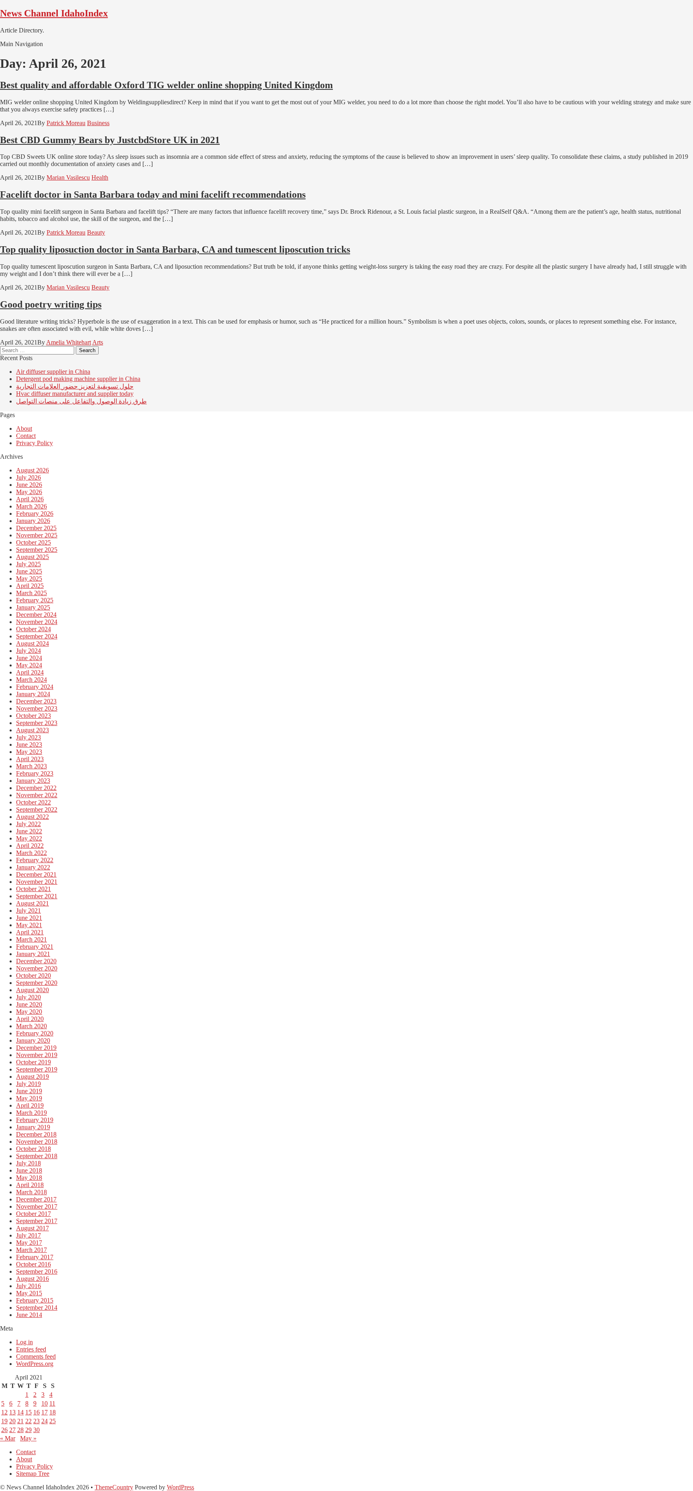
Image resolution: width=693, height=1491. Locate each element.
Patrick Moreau (66, 123)
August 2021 (32, 903)
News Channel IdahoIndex (54, 13)
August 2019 (32, 1076)
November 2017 (36, 1206)
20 (12, 1421)
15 (28, 1412)
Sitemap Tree (32, 1473)
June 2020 (29, 1004)
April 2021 (30, 932)
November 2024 (36, 621)
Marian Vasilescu (68, 177)
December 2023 (36, 701)
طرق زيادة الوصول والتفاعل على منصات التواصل (81, 401)
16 (36, 1412)
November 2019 (36, 1054)
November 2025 (36, 535)
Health (99, 177)
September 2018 (36, 1156)
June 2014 (29, 1314)
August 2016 (32, 1278)
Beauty (96, 232)
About (24, 428)
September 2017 (36, 1221)
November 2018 (36, 1141)
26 (4, 1429)
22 (28, 1421)
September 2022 (36, 809)
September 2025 (36, 549)
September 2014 (36, 1307)
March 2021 (31, 939)
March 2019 (31, 1112)
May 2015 (29, 1293)
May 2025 (29, 578)
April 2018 (30, 1184)
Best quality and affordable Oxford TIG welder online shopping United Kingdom (166, 85)
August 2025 (32, 556)
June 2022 (29, 831)
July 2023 (28, 737)
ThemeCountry (114, 1487)
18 (52, 1412)
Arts (97, 342)
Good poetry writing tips (50, 304)
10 (44, 1403)
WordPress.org (34, 1363)
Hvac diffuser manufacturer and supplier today (75, 393)
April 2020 (30, 1018)
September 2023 (36, 722)
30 (36, 1429)
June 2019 (29, 1091)
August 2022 (32, 816)
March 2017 (31, 1249)
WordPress (180, 1487)
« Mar (7, 1438)
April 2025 (30, 585)
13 (12, 1412)
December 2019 (36, 1047)
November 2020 (36, 968)
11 (52, 1403)
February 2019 (34, 1119)
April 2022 (30, 845)
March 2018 (31, 1192)
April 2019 (30, 1105)
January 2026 (33, 520)
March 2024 (31, 679)
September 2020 (36, 982)
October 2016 (33, 1264)
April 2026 (30, 499)
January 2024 (33, 694)
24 (44, 1421)
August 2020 (32, 990)
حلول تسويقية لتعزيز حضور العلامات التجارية (75, 386)
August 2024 (32, 643)
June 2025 (29, 571)
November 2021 (36, 881)
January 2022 (33, 867)
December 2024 (36, 614)
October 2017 (33, 1213)
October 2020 (33, 975)
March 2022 (31, 852)
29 (28, 1429)
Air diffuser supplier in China (53, 371)
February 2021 (34, 946)
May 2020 (29, 1011)
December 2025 (36, 528)
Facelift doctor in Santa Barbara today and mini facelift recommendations (153, 194)
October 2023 (33, 715)
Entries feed (31, 1349)
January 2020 (33, 1040)
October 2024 (33, 629)
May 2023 (29, 751)
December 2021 (36, 874)
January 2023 (33, 780)
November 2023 (36, 708)
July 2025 (28, 564)
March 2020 (31, 1026)
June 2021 (29, 917)
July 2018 (28, 1163)
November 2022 (36, 795)
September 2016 (36, 1271)
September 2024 (36, 636)
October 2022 (33, 802)
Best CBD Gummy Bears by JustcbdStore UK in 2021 (110, 140)
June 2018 (29, 1170)
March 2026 (31, 506)
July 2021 (28, 910)
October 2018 (33, 1148)
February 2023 (34, 773)
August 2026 (32, 470)
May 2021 (29, 925)
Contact (26, 435)
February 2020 (34, 1033)
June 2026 (29, 484)
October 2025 (33, 542)
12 (4, 1412)
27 (12, 1429)
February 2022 (34, 860)
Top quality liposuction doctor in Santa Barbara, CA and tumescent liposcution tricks (175, 249)
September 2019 (36, 1069)
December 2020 (36, 961)
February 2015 (34, 1300)
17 (44, 1412)
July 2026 (28, 477)
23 (36, 1421)
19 (4, 1421)
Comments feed (36, 1356)
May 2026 (29, 491)
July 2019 (28, 1083)
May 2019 (29, 1098)
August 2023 (32, 730)
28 (20, 1429)
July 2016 (28, 1285)
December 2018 (36, 1134)
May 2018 (29, 1177)
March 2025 (31, 593)
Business (98, 123)
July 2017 (28, 1235)
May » (28, 1438)
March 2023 (31, 766)
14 (20, 1412)
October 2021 (33, 888)
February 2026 (34, 513)
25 (52, 1421)
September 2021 (36, 896)
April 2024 (30, 672)
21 (20, 1421)
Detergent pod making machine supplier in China (78, 378)
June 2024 (29, 657)
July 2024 (28, 650)
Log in (24, 1342)
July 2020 (28, 997)
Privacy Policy (34, 443)
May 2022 (29, 838)
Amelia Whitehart (68, 342)
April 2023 (30, 759)
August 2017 (32, 1228)
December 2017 (36, 1199)
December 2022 (36, 787)
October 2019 (33, 1062)
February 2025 (34, 600)
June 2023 (29, 744)
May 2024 (29, 665)
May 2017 (29, 1242)
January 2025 (33, 607)
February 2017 (34, 1257)
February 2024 (34, 686)
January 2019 (33, 1127)
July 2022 (28, 823)
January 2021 (33, 953)
